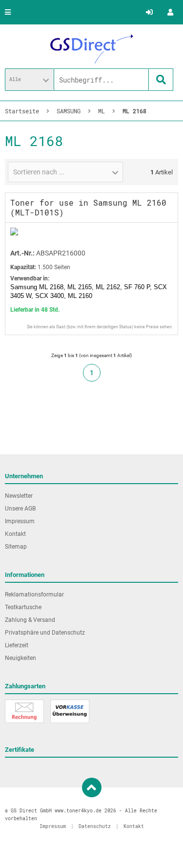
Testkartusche (23, 607)
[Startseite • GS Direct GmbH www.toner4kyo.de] (91, 49)
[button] (29, 79)
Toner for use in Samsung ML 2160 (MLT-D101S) (88, 207)
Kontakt (15, 534)
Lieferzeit (16, 645)
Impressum (20, 521)
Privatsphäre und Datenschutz (45, 632)
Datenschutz (95, 826)
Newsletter (19, 495)
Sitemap (16, 546)
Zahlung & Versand (30, 619)
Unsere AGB (20, 508)
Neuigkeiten (20, 658)
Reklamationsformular (34, 594)
